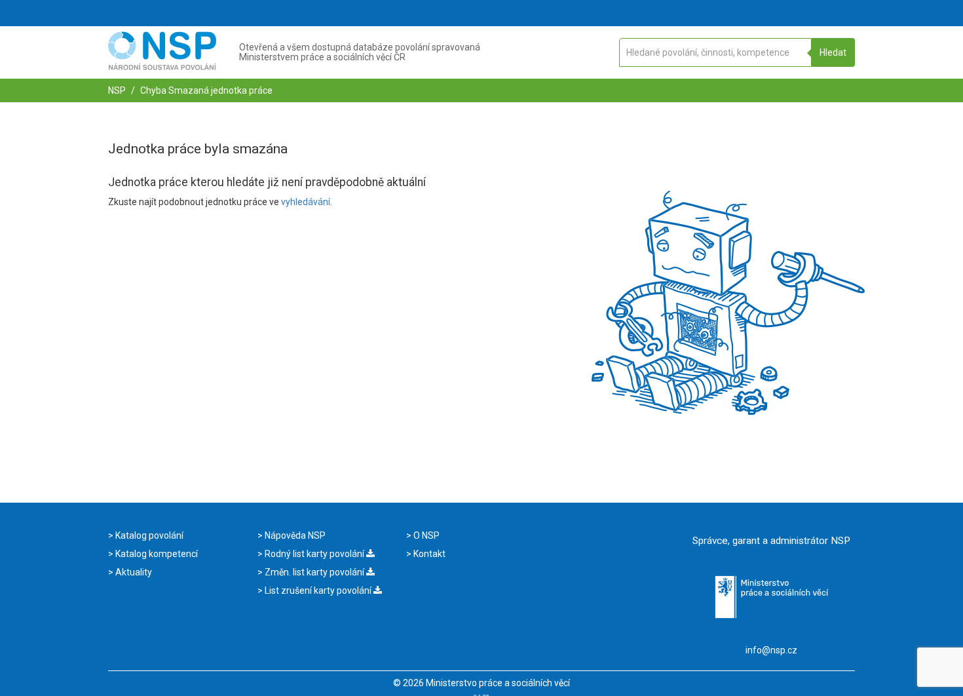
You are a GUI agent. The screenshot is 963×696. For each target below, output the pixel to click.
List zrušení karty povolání (318, 590)
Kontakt (428, 554)
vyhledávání (305, 202)
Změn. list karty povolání (314, 572)
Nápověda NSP (294, 535)
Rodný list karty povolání (314, 554)
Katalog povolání (148, 535)
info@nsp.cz (771, 650)
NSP (117, 90)
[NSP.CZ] (162, 67)
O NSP (425, 535)
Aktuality (132, 572)
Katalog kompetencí (155, 554)
